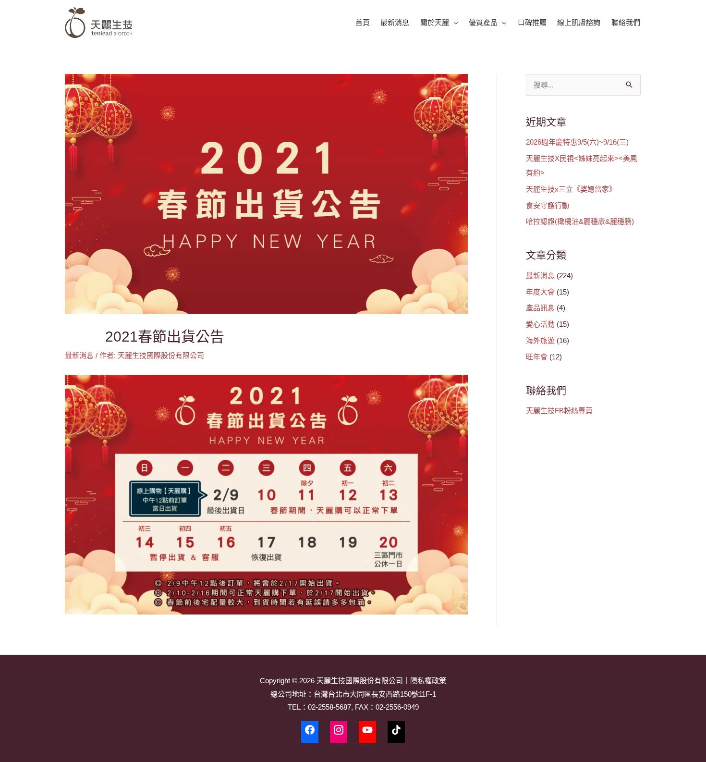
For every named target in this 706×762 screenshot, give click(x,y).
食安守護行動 (547, 205)
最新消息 (79, 355)
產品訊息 (540, 308)
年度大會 (540, 292)
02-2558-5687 (329, 707)
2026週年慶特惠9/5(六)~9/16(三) (577, 142)
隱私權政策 (428, 680)
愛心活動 (540, 324)
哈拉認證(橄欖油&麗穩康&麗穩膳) (580, 221)
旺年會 (537, 357)
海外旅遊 (540, 340)
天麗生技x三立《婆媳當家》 (571, 189)
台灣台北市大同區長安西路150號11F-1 (375, 694)
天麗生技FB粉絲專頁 (559, 410)
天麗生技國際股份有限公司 (359, 680)
